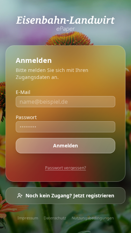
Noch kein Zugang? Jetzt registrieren (70, 195)
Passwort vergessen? (65, 168)
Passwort (26, 117)
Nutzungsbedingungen (93, 217)
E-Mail (23, 92)
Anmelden (65, 145)
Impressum (27, 217)
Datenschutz (55, 217)
